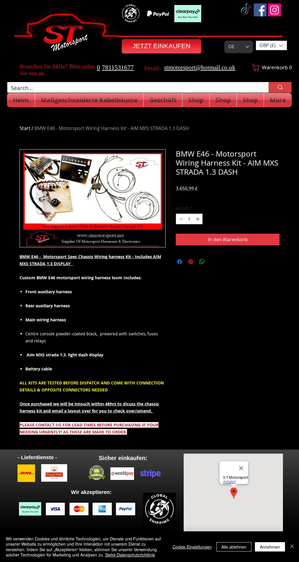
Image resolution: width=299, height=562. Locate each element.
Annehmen (270, 547)
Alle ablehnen (233, 547)
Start (25, 128)
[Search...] (280, 87)
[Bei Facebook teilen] (179, 261)
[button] (271, 45)
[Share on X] (212, 261)
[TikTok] (245, 10)
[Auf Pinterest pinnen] (190, 261)
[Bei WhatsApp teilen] (201, 261)
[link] (266, 67)
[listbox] (271, 45)
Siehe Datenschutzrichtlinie (130, 555)
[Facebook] (260, 10)
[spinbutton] (189, 219)
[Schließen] (291, 546)
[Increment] (198, 219)
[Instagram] (274, 10)
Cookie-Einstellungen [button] (192, 547)
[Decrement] (180, 219)
